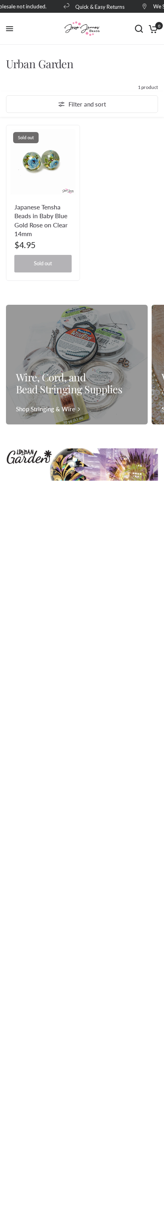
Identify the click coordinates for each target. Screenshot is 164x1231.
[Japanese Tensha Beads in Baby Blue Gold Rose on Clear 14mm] (43, 162)
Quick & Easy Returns (97, 7)
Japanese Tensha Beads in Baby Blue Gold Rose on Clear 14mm (41, 220)
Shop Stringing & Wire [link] (45, 409)
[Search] (139, 29)
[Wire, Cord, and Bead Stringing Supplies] (77, 364)
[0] (152, 29)
